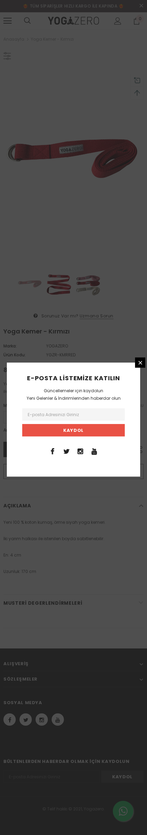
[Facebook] (52, 451)
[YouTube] (94, 451)
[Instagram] (80, 451)
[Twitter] (66, 451)
